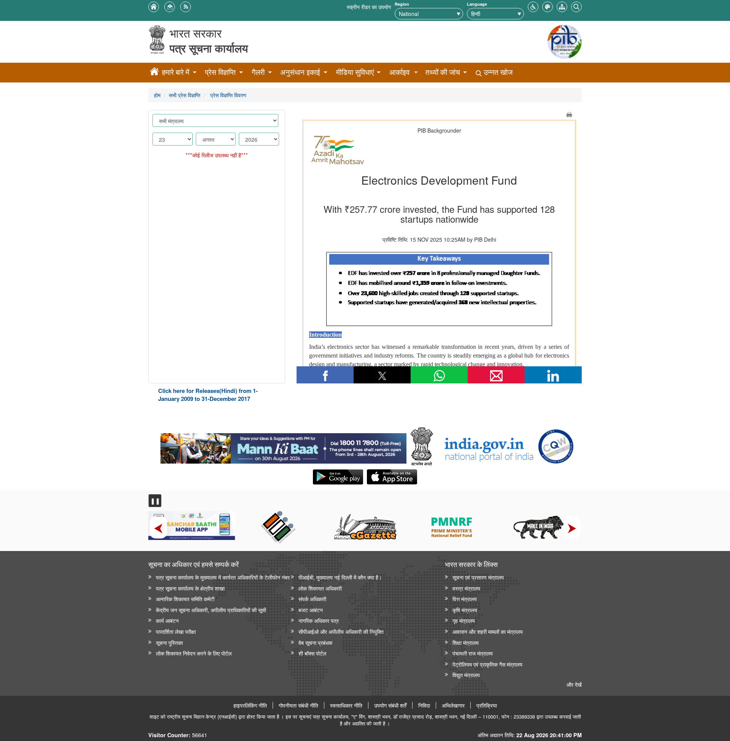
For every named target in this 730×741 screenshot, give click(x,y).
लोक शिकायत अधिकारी (320, 588)
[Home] (154, 72)
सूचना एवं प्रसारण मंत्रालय (478, 577)
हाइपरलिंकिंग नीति (250, 705)
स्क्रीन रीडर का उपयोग (369, 7)
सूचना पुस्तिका (169, 642)
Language (477, 4)
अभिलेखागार (453, 705)
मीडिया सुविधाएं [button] (355, 72)
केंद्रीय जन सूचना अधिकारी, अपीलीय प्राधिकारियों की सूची (211, 610)
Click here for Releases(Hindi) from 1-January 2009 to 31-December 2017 (208, 394)
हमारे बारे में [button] (175, 72)
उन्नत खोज (497, 72)
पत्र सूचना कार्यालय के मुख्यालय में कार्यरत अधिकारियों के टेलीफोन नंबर (223, 577)
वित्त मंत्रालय (464, 599)
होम (157, 95)
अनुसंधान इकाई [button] (300, 72)
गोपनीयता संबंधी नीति (298, 705)
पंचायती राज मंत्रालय (472, 653)
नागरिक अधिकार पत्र (318, 620)
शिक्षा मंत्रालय (465, 642)
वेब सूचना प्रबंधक (315, 642)
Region (402, 4)
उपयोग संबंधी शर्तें (390, 705)
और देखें (574, 684)
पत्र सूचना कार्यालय (209, 48)
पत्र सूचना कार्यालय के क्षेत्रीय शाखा (190, 588)
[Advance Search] (576, 6)
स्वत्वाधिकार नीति (346, 705)
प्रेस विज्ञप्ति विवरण (227, 95)
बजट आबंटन (310, 610)
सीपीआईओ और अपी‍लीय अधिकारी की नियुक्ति (341, 631)
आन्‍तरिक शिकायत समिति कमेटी (185, 599)
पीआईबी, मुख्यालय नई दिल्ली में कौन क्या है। (340, 577)
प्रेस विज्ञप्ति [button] (220, 72)
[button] (533, 6)
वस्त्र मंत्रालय (466, 588)
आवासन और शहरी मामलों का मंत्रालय (487, 631)
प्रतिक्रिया (486, 705)
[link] (283, 446)
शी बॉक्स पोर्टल (312, 653)
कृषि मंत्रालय (464, 610)
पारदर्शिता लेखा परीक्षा (176, 631)
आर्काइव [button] (399, 72)
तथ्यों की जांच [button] (442, 72)
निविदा (424, 705)
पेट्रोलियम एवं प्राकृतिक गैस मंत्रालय (487, 664)
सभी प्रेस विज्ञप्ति (184, 95)
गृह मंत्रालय (463, 620)
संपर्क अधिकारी (312, 599)
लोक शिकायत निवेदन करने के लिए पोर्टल (194, 653)
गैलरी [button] (258, 72)
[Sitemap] (562, 6)
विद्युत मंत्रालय (466, 675)
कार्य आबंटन (167, 620)
